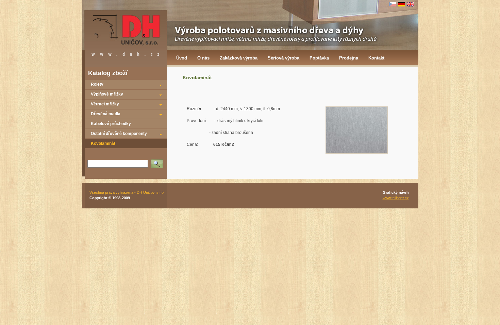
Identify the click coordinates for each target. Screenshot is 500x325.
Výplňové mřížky (107, 94)
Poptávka (319, 58)
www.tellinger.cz (396, 198)
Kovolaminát (103, 143)
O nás (203, 58)
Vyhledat (158, 161)
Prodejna (348, 58)
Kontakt (376, 58)
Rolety (97, 84)
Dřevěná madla (105, 114)
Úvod (181, 58)
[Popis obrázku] (357, 152)
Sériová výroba (283, 58)
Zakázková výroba (238, 58)
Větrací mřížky (105, 104)
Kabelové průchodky (111, 123)
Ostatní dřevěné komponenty (119, 133)
